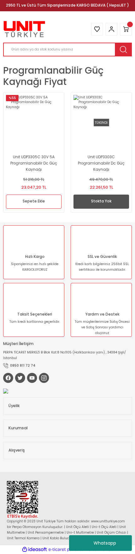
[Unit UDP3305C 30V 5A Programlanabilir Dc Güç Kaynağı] (34, 122)
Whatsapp (105, 543)
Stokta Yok (101, 201)
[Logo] (24, 29)
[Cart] (126, 29)
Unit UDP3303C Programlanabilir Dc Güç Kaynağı (101, 162)
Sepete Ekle (34, 201)
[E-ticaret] (66, 549)
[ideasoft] (34, 549)
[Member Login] (111, 29)
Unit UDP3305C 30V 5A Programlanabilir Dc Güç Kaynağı (33, 162)
